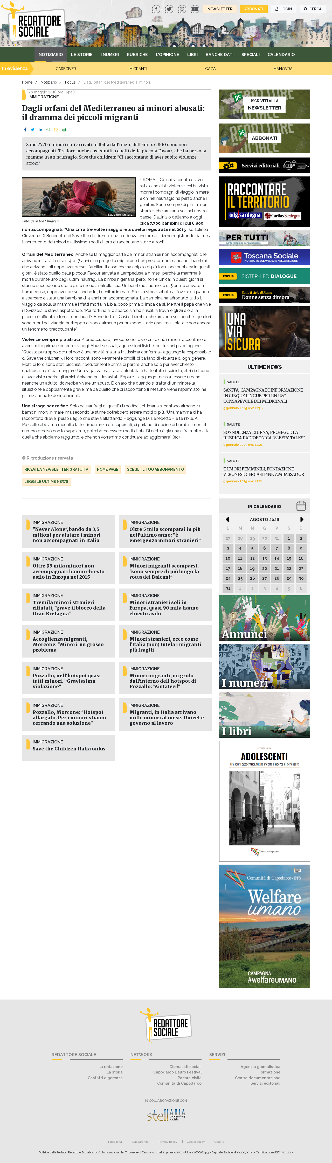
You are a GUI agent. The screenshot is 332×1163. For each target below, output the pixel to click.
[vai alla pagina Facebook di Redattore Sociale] (156, 8)
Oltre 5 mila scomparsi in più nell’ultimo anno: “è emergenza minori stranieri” (165, 534)
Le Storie (82, 54)
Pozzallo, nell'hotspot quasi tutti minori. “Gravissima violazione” (67, 681)
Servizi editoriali (265, 1083)
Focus (70, 82)
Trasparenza (140, 1142)
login (286, 9)
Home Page (107, 469)
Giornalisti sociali (185, 1066)
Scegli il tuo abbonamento (155, 469)
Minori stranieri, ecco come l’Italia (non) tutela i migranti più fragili (165, 644)
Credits (219, 1142)
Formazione (269, 1072)
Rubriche (137, 54)
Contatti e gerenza (105, 1078)
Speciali (250, 54)
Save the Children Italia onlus (69, 749)
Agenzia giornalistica (260, 1066)
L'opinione (167, 54)
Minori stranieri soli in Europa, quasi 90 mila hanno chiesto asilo (164, 608)
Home (27, 82)
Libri (192, 54)
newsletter (220, 9)
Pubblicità (115, 1142)
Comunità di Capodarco (179, 1083)
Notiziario (51, 54)
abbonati (253, 9)
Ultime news (264, 367)
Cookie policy (196, 1142)
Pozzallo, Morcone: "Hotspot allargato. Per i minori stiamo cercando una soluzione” (69, 717)
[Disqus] (116, 842)
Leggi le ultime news (46, 482)
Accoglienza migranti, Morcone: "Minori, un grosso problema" (68, 644)
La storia (115, 1072)
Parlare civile (190, 1078)
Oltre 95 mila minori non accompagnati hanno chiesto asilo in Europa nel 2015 (69, 571)
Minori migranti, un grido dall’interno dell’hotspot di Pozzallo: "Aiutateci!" (162, 681)
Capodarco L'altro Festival (177, 1072)
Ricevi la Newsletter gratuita (56, 469)
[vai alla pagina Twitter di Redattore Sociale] (169, 8)
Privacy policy (167, 1142)
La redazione (111, 1066)
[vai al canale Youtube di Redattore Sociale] (195, 8)
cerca (315, 9)
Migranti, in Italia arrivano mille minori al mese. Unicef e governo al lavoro (166, 717)
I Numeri (110, 54)
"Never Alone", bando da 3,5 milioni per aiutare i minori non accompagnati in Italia (67, 534)
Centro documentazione (257, 1078)
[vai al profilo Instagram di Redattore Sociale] (182, 8)
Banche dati (219, 54)
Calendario (281, 54)
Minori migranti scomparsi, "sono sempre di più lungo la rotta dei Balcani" (164, 571)
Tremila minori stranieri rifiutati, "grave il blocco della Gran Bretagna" (69, 608)
